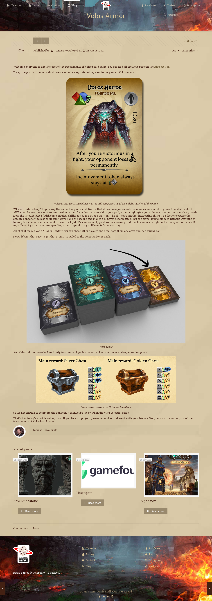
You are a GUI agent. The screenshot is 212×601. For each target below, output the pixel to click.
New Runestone (25, 501)
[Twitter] (104, 596)
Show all (191, 41)
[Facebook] (99, 596)
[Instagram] (112, 596)
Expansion (147, 501)
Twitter (153, 554)
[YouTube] (108, 596)
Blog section (162, 66)
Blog (88, 566)
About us (90, 548)
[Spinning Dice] (106, 5)
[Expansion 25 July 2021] (2, 588)
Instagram (155, 560)
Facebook (154, 548)
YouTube (153, 566)
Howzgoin (84, 492)
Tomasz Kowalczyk (66, 50)
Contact (90, 560)
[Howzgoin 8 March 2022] (209, 588)
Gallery (90, 554)
